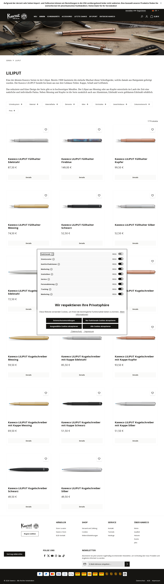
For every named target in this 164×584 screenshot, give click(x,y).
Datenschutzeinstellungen (64, 320)
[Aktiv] (120, 254)
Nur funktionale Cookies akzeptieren (100, 320)
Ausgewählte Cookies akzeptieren (64, 326)
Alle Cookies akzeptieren (100, 326)
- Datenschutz (76, 331)
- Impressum (88, 331)
